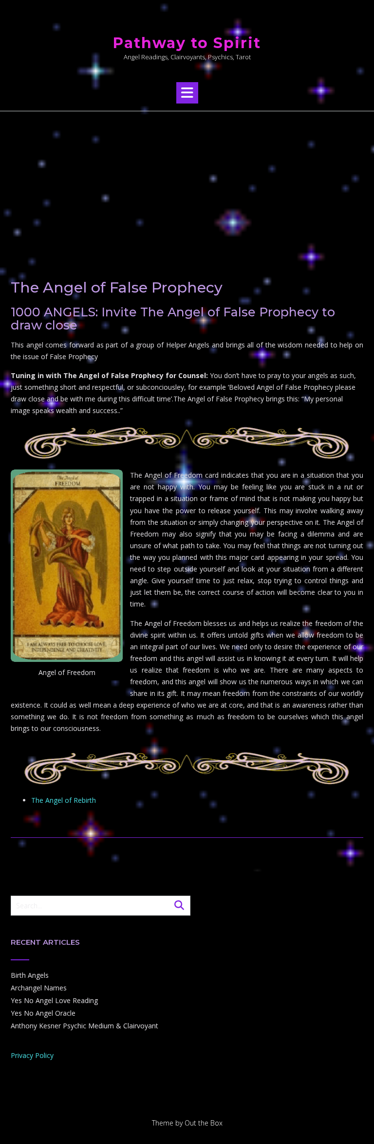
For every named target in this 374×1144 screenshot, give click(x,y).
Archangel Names (39, 987)
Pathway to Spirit (187, 43)
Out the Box (204, 1122)
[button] (187, 93)
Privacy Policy (32, 1055)
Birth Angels (30, 975)
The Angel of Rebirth (63, 800)
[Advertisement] (187, 184)
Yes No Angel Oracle (43, 1013)
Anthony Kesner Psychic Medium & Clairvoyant (84, 1025)
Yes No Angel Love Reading (54, 1000)
